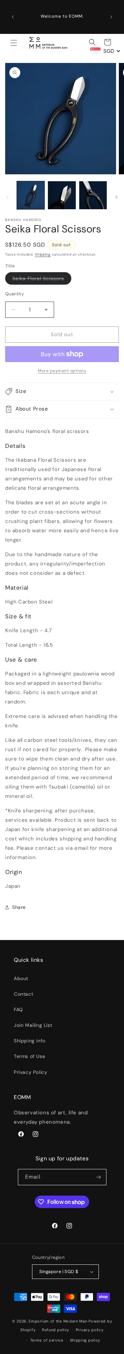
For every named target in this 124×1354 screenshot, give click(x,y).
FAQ (18, 1009)
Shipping (43, 254)
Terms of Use (29, 1056)
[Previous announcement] (12, 17)
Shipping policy (85, 1340)
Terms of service (46, 1340)
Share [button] (19, 907)
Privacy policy (90, 1329)
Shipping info (29, 1041)
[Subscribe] (98, 1177)
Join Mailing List (33, 1025)
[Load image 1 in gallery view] (30, 195)
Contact (23, 994)
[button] (13, 42)
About (21, 978)
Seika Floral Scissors (41, 280)
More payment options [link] (62, 371)
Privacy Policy (30, 1072)
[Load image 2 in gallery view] (61, 195)
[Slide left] (7, 197)
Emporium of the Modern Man (58, 1321)
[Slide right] (116, 197)
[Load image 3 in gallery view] (93, 195)
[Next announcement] (111, 17)
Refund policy (55, 1329)
